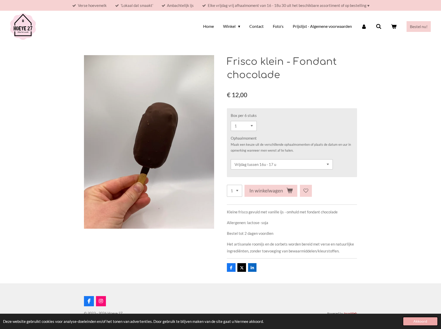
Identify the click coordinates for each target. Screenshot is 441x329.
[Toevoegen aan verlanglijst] (306, 191)
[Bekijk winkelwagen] (394, 26)
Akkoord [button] (420, 321)
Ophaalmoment (244, 138)
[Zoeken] (379, 26)
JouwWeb (350, 313)
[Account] (364, 26)
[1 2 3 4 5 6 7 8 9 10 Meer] (234, 191)
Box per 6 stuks (244, 115)
